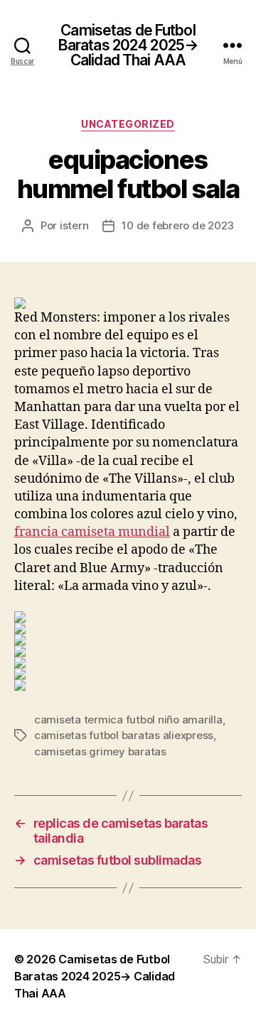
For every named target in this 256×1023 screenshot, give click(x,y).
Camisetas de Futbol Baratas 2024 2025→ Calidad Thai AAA (128, 45)
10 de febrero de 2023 (178, 225)
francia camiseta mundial (92, 532)
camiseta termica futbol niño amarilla (128, 719)
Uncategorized (128, 124)
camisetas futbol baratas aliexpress (123, 735)
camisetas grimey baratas (100, 751)
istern (74, 225)
